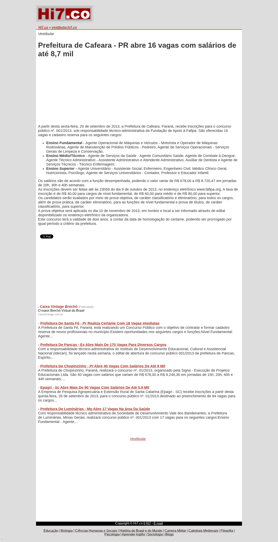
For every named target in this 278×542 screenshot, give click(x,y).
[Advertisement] (138, 91)
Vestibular (138, 439)
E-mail (158, 523)
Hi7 (148, 523)
